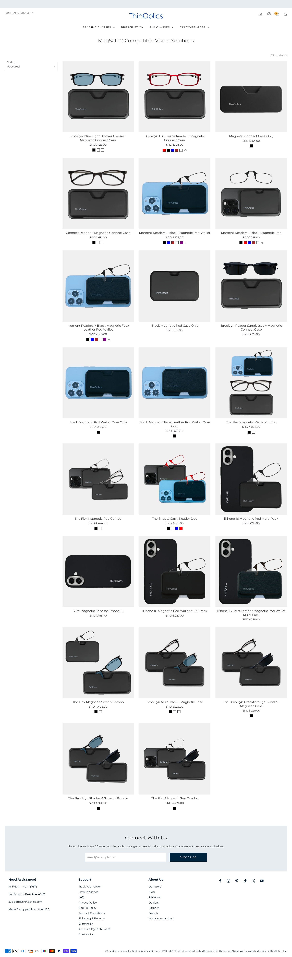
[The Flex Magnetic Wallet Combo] (251, 382)
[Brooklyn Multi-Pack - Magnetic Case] (174, 662)
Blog (152, 892)
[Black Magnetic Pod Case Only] (174, 286)
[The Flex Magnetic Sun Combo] (174, 759)
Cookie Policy (87, 907)
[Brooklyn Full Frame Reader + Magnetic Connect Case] (174, 96)
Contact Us (86, 934)
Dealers (154, 902)
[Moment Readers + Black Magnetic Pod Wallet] (174, 193)
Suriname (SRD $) (17, 13)
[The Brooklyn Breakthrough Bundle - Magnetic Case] (251, 662)
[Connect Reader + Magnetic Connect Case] (98, 193)
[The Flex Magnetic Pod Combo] (98, 479)
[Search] (285, 14)
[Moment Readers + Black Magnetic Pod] (251, 193)
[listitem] (146, 4)
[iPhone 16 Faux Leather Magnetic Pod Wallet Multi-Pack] (251, 571)
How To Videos (88, 892)
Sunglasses (160, 27)
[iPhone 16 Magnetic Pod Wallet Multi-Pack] (174, 571)
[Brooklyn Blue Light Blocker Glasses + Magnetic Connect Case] (98, 96)
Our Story (155, 886)
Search (153, 913)
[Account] (260, 14)
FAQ (81, 897)
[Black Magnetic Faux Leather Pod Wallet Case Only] (174, 382)
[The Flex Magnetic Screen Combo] (98, 662)
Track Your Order (90, 886)
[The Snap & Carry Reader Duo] (174, 479)
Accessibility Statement (95, 929)
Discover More (193, 27)
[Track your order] (269, 13)
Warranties (86, 923)
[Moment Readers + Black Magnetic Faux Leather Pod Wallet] (98, 286)
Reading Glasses (96, 27)
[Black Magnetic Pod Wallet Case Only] (98, 382)
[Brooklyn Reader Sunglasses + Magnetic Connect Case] (251, 286)
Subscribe (188, 857)
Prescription (132, 27)
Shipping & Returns (92, 918)
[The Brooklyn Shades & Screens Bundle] (98, 759)
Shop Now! (172, 4)
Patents (154, 907)
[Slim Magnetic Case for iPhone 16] (98, 571)
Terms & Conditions (92, 913)
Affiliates (154, 897)
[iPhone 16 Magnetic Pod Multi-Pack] (251, 479)
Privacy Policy (88, 902)
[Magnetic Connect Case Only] (251, 96)
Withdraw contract (161, 918)
